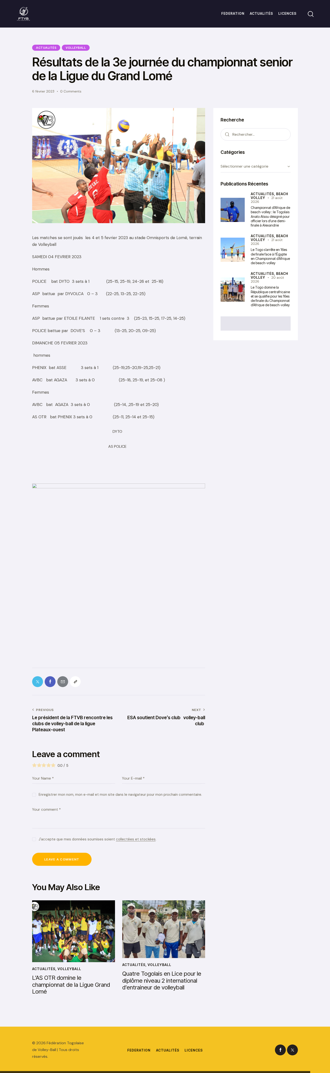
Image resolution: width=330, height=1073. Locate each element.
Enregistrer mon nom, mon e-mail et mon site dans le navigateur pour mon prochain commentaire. (120, 794)
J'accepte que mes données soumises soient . (97, 839)
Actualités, (263, 194)
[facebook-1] (280, 1050)
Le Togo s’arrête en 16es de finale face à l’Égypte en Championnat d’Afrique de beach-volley (270, 256)
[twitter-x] (292, 1050)
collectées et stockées (136, 839)
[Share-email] (62, 681)
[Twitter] (37, 681)
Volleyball (76, 48)
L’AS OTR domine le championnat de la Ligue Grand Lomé (71, 984)
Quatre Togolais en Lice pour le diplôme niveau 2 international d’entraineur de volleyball (161, 980)
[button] (75, 681)
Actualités (46, 48)
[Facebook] (50, 681)
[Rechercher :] (256, 134)
